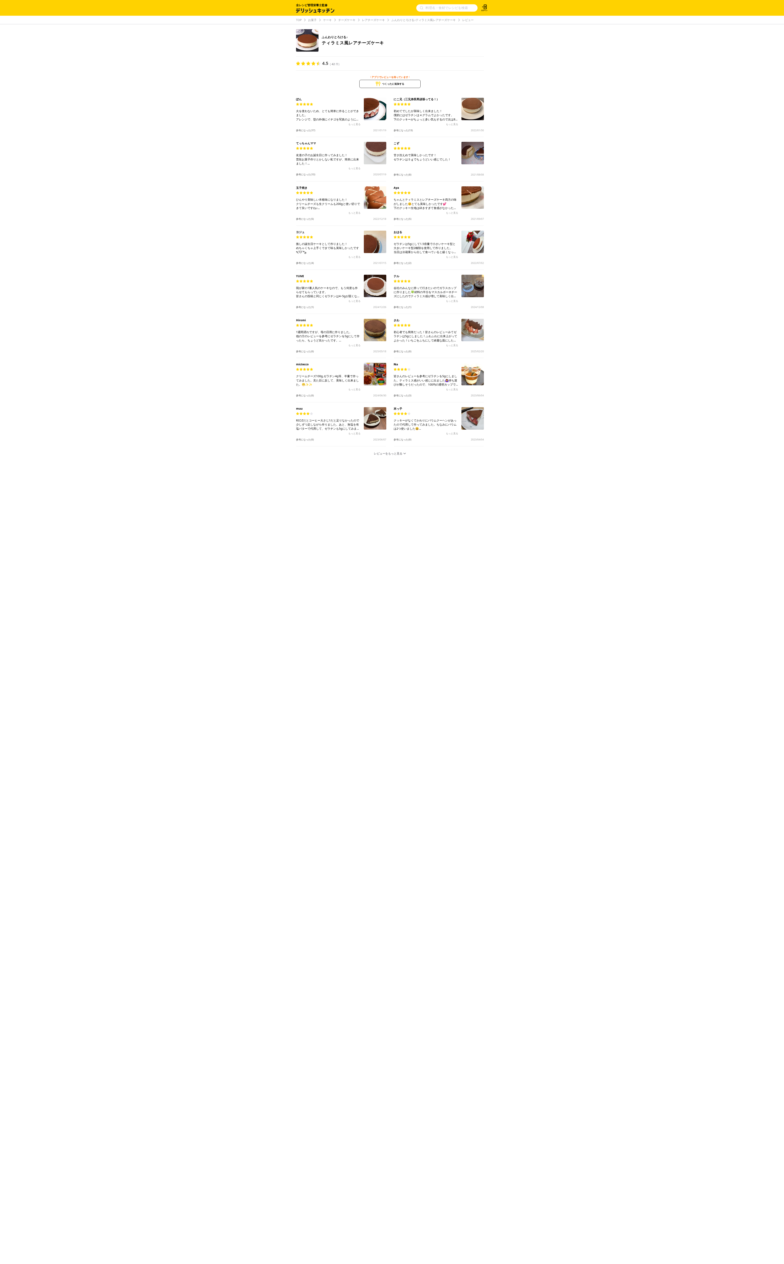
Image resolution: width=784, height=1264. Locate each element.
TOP (299, 20)
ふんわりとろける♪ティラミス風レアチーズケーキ (423, 20)
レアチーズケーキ (373, 20)
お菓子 (312, 20)
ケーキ (327, 20)
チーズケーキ (346, 20)
